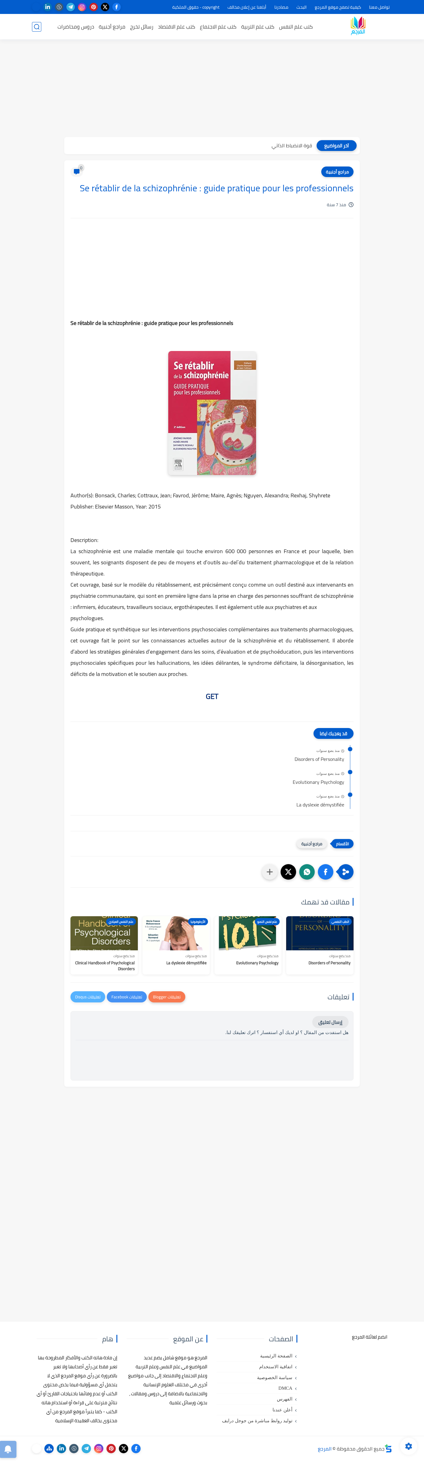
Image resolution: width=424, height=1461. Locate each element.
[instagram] (82, 7)
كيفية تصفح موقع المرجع (338, 7)
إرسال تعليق (330, 1022)
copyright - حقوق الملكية (195, 7)
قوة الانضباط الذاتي (292, 145)
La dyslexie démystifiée (320, 805)
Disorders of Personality (319, 759)
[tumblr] (59, 7)
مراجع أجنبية (112, 27)
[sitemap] (49, 1448)
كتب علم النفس (296, 27)
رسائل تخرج (141, 27)
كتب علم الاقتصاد (176, 27)
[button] (325, 872)
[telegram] (70, 7)
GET (212, 696)
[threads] (36, 7)
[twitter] (105, 7)
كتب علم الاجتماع (218, 27)
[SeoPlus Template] (388, 1448)
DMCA (285, 1388)
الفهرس (284, 1399)
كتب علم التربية (257, 27)
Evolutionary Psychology (318, 782)
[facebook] (116, 7)
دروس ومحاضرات (75, 27)
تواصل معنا (379, 7)
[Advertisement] (212, 89)
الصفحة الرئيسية (276, 1355)
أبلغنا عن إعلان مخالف (247, 7)
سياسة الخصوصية (274, 1377)
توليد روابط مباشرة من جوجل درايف (257, 1420)
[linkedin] (47, 7)
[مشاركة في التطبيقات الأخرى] (269, 872)
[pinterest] (93, 7)
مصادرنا (281, 7)
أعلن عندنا (282, 1409)
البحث (301, 7)
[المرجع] (358, 26)
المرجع (325, 1448)
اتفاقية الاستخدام (275, 1366)
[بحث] (36, 27)
